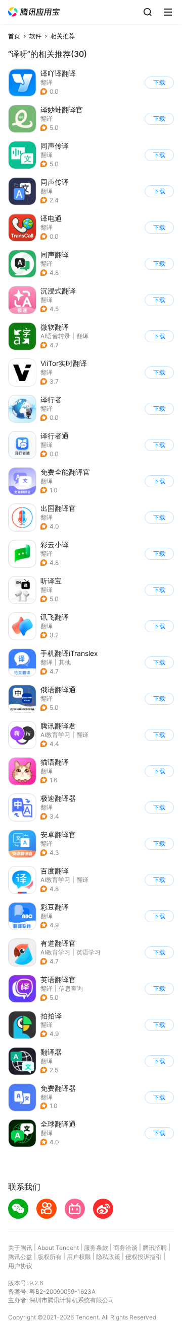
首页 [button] (14, 36)
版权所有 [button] (49, 1257)
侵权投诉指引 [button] (143, 1257)
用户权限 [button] (79, 1257)
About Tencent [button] (58, 1247)
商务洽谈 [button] (125, 1247)
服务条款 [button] (96, 1247)
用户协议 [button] (20, 1266)
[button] (34, 12)
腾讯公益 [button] (20, 1257)
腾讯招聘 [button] (155, 1247)
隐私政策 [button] (108, 1257)
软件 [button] (35, 36)
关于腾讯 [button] (20, 1247)
